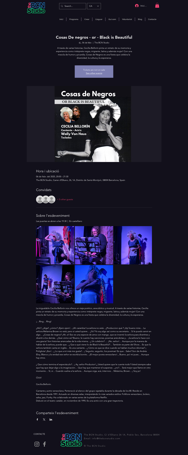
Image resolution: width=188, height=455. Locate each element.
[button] (157, 5)
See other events (94, 73)
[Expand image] (55, 245)
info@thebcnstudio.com (106, 438)
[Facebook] (44, 444)
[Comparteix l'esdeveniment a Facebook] (37, 419)
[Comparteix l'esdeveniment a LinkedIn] (51, 419)
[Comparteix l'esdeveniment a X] (44, 419)
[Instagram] (37, 444)
